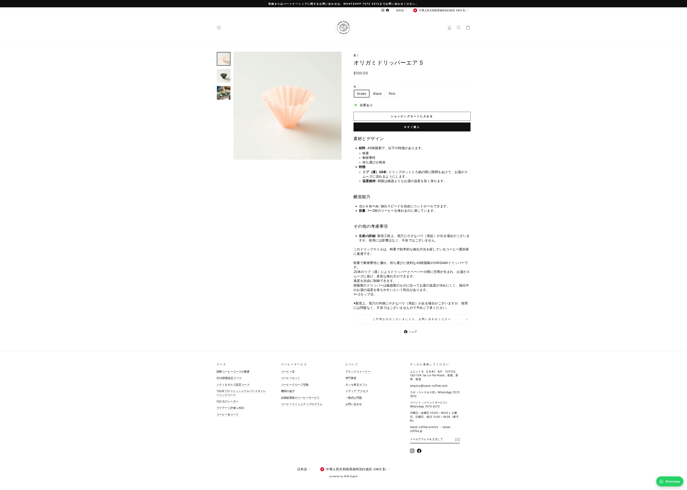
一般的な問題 (353, 397)
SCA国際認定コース (229, 378)
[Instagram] (412, 451)
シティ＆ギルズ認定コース (233, 384)
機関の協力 (288, 391)
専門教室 (351, 378)
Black (377, 93)
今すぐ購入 (412, 126)
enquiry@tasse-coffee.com (429, 385)
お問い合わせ (353, 404)
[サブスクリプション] (457, 439)
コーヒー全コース (227, 414)
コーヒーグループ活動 (295, 384)
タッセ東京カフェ (356, 384)
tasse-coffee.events (424, 427)
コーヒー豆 (288, 371)
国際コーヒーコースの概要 (233, 371)
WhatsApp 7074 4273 (425, 406)
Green (361, 93)
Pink (392, 93)
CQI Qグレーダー (227, 401)
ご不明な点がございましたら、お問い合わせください (412, 318)
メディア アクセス (356, 391)
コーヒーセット (290, 378)
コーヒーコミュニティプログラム (302, 404)
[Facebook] (419, 451)
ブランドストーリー (357, 371)
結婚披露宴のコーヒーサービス (300, 397)
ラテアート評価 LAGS (230, 408)
